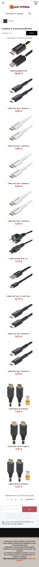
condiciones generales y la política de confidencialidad (17, 523)
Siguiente (30, 499)
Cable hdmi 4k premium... (19, 409)
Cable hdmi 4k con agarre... (19, 446)
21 (21, 499)
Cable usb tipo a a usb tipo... (19, 296)
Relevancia (7, 33)
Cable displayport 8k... (19, 71)
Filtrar (31, 33)
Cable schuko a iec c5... (18, 259)
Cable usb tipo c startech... (19, 108)
